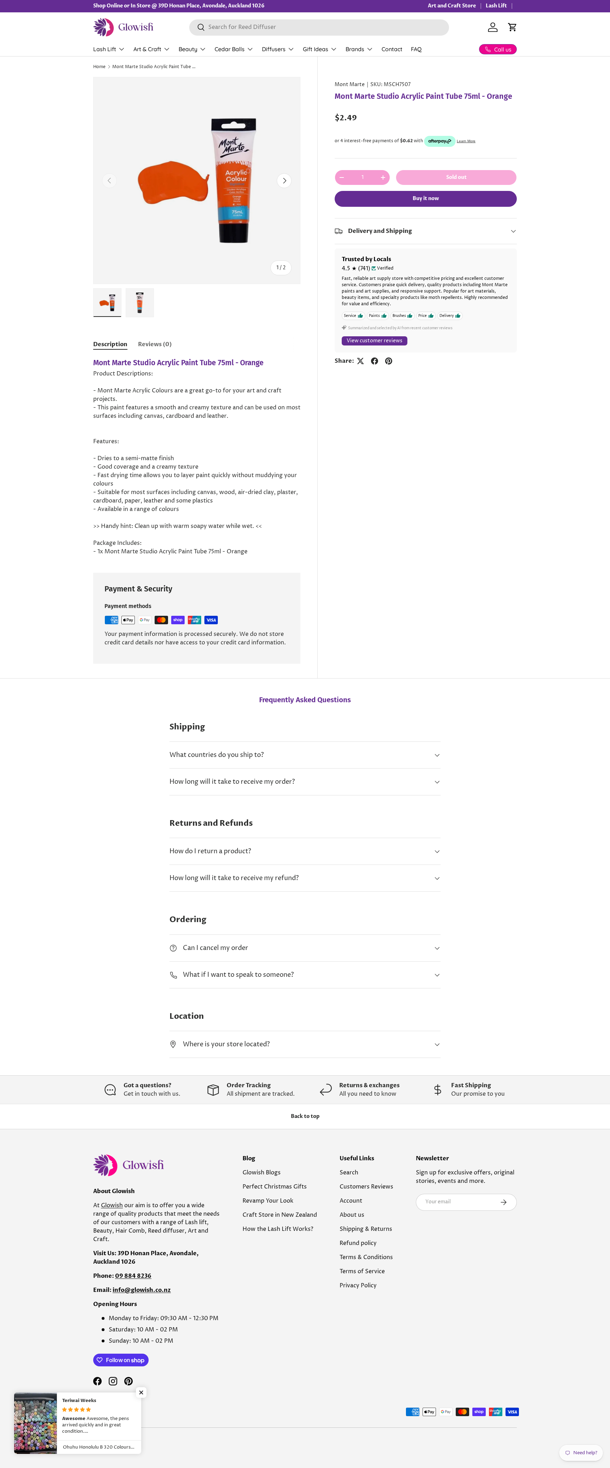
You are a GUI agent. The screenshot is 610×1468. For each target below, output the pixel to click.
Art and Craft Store (452, 5)
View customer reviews (374, 341)
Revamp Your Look (268, 1201)
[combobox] (319, 27)
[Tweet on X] (360, 361)
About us (352, 1215)
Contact (392, 49)
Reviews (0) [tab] (155, 344)
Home (99, 67)
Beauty (188, 49)
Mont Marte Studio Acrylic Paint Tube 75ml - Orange (154, 67)
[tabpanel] (196, 456)
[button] (512, 27)
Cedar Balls (230, 49)
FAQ (416, 49)
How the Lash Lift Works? (278, 1229)
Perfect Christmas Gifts (275, 1187)
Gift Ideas (315, 49)
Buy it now (426, 198)
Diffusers (274, 49)
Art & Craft (147, 49)
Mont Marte (350, 84)
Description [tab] (110, 344)
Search (349, 1173)
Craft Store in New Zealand (280, 1215)
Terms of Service (362, 1271)
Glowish (112, 1205)
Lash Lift (496, 5)
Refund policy (358, 1243)
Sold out (456, 177)
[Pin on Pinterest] (389, 361)
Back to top (305, 1116)
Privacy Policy (358, 1285)
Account (351, 1201)
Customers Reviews (366, 1187)
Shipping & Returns (366, 1229)
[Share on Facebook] (374, 361)
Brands (355, 49)
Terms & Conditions (366, 1257)
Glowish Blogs (262, 1173)
